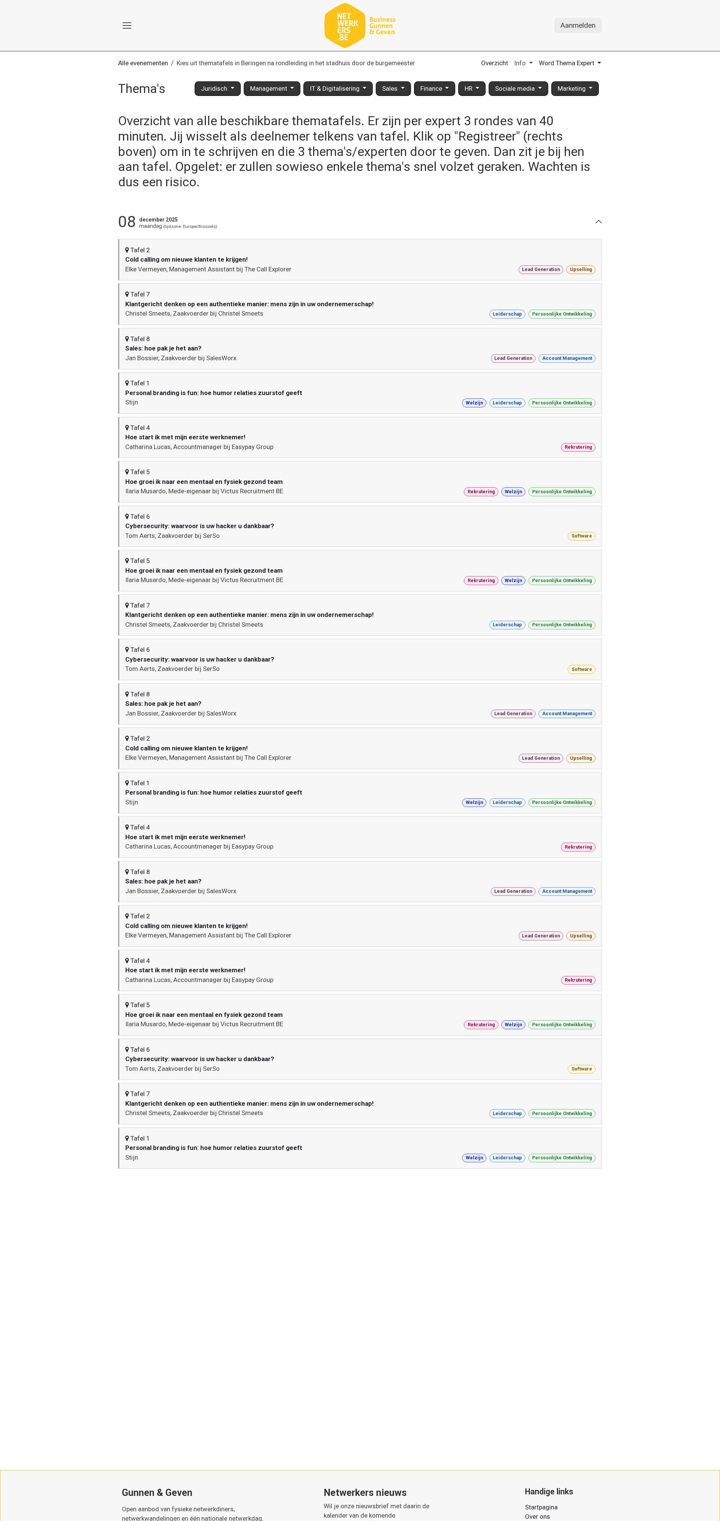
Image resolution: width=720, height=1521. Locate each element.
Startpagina (541, 1507)
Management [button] (269, 88)
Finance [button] (432, 88)
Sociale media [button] (515, 88)
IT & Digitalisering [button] (335, 88)
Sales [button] (390, 88)
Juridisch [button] (215, 88)
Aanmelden (578, 25)
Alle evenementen (143, 63)
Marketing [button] (572, 88)
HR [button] (469, 88)
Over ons (537, 1516)
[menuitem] (494, 63)
